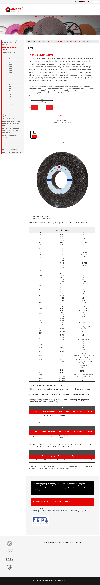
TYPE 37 (7, 108)
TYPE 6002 (8, 66)
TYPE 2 (7, 56)
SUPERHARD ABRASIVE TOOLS (10, 136)
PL (93, 2)
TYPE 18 (7, 84)
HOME (31, 16)
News (75, 2)
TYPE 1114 (8, 82)
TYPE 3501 (8, 94)
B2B (86, 2)
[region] (50, 25)
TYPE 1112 (8, 78)
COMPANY (81, 16)
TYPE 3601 (8, 100)
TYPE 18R (8, 86)
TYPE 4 (7, 58)
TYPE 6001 (8, 64)
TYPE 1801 (8, 88)
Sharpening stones (10, 117)
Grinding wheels (9, 52)
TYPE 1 (7, 54)
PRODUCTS (39, 16)
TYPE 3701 (8, 110)
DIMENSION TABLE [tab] (41, 217)
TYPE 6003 (8, 68)
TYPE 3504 (8, 96)
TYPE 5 (7, 60)
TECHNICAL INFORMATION (11, 153)
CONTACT (92, 16)
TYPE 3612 (8, 106)
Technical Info (59, 542)
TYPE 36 (8, 98)
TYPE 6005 (8, 72)
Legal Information (70, 542)
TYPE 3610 (8, 104)
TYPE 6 (7, 62)
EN (95, 2)
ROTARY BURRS (7, 145)
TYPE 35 (7, 92)
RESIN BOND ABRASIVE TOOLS (10, 48)
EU (78, 2)
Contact (79, 542)
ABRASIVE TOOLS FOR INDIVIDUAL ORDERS (10, 149)
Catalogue (51, 542)
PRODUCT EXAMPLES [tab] (42, 219)
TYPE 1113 (8, 80)
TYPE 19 (7, 90)
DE (97, 2)
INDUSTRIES (51, 16)
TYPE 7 (7, 74)
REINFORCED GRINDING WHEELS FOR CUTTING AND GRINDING (10, 130)
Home (45, 542)
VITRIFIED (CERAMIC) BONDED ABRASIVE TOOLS (9, 43)
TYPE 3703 (8, 112)
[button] (23, 43)
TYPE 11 (7, 76)
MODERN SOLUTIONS (66, 16)
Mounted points (9, 119)
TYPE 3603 (8, 102)
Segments (7, 115)
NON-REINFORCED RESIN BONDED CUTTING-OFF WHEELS (11, 123)
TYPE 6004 (9, 70)
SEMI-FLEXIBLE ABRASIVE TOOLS (11, 141)
